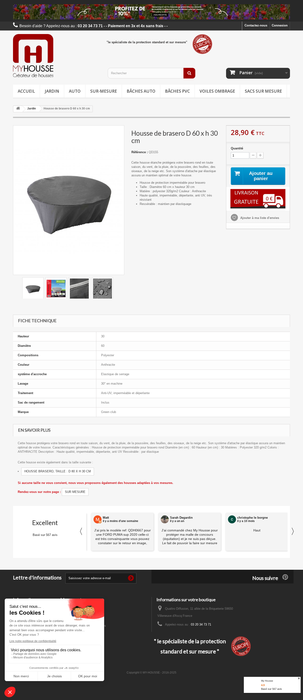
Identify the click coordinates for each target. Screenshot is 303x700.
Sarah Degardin (181, 517)
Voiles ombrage (217, 91)
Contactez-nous (256, 25)
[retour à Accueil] (17, 109)
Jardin (52, 91)
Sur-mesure (103, 91)
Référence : (139, 152)
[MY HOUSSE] (57, 55)
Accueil (26, 91)
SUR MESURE (75, 492)
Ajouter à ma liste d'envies (259, 218)
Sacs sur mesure (263, 91)
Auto (74, 91)
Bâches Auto (141, 91)
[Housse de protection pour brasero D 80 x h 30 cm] (32, 289)
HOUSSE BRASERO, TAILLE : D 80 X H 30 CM (57, 471)
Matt (106, 517)
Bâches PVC (177, 91)
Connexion (280, 25)
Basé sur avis (271, 688)
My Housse (267, 680)
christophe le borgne (252, 517)
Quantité (237, 148)
